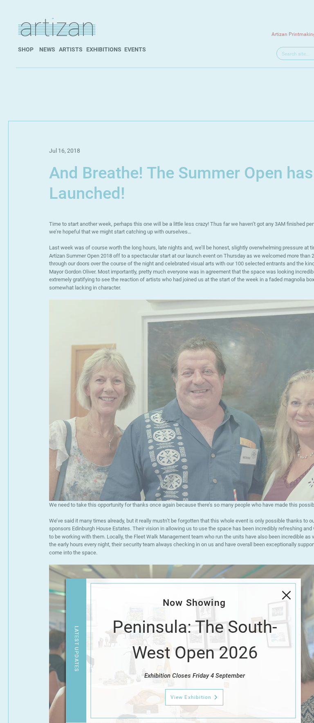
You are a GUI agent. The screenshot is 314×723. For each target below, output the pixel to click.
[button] (286, 595)
